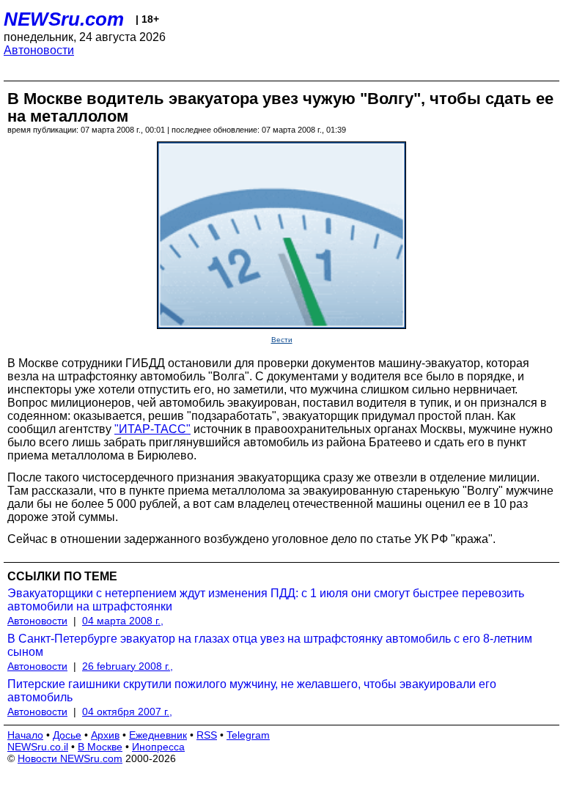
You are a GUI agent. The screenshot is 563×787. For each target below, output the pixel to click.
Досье (67, 735)
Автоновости (39, 50)
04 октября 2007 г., (127, 711)
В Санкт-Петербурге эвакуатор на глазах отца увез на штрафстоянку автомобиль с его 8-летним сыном (269, 645)
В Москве (100, 747)
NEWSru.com (64, 19)
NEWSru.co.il (37, 747)
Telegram (248, 735)
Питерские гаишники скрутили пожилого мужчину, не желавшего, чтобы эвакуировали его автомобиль (251, 690)
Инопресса (158, 747)
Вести (281, 340)
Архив (105, 735)
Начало (25, 735)
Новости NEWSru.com (70, 758)
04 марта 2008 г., (122, 621)
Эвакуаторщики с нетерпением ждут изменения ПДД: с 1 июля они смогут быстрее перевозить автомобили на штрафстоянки (265, 600)
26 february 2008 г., (127, 666)
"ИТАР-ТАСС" (152, 429)
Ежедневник (158, 735)
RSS (206, 735)
